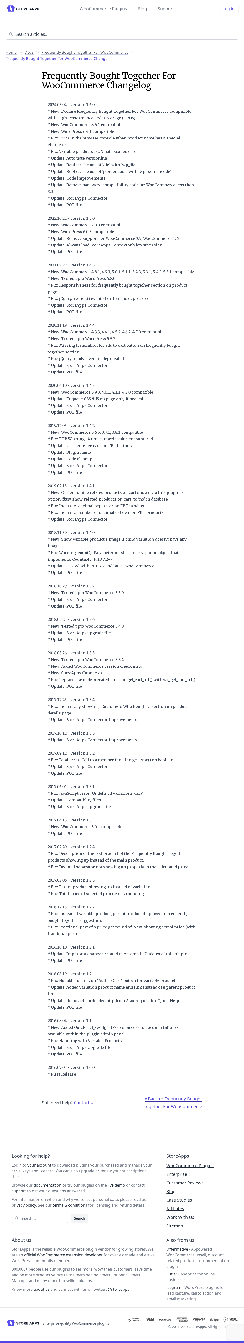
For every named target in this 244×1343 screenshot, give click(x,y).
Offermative (177, 1249)
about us (42, 1289)
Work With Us (180, 1217)
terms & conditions (70, 1205)
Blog (142, 8)
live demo (116, 1185)
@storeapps (118, 1289)
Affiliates (175, 1208)
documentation (47, 1185)
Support (166, 8)
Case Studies (179, 1200)
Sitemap (174, 1226)
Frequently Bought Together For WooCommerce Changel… (59, 58)
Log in (228, 8)
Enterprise (176, 1174)
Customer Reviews (184, 1183)
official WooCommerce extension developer (63, 1255)
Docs (29, 52)
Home (11, 52)
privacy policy (24, 1205)
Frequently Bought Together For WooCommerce (84, 52)
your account (39, 1165)
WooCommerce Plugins (103, 8)
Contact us (85, 1102)
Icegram (173, 1287)
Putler (171, 1274)
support (19, 1191)
